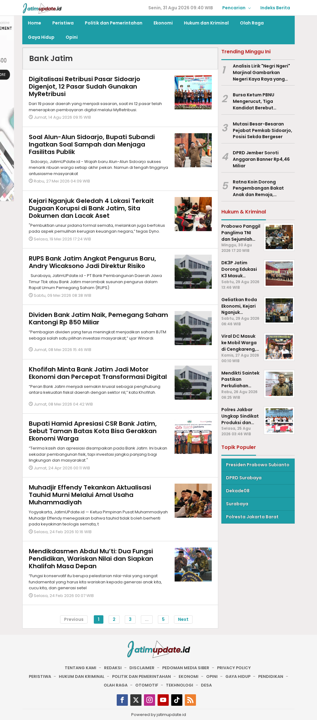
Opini (212, 676)
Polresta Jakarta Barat (252, 517)
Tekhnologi (179, 685)
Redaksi (113, 668)
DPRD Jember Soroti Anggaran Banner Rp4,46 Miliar (261, 159)
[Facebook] (122, 700)
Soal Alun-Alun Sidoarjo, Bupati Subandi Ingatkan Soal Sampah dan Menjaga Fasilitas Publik (92, 144)
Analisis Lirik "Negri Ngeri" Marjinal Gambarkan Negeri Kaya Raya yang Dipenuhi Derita (261, 72)
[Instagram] (149, 700)
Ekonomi (188, 676)
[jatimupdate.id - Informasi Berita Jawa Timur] (42, 8)
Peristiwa (40, 676)
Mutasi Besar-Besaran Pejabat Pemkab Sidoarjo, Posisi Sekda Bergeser (262, 130)
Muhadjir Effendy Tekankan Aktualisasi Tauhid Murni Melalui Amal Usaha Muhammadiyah (90, 495)
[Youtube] (163, 700)
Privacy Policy (234, 668)
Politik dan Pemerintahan (141, 676)
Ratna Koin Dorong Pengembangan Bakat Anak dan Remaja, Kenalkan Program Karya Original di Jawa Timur (261, 188)
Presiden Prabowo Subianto (257, 465)
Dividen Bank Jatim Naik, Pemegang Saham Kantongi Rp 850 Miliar (98, 318)
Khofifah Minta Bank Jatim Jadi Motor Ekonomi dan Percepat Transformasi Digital (98, 373)
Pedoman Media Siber (185, 668)
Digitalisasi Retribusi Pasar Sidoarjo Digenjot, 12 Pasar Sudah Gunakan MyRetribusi (84, 86)
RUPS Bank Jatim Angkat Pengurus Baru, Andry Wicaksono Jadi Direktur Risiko (92, 262)
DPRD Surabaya (244, 478)
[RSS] (190, 700)
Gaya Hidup (237, 676)
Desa (206, 685)
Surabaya (237, 504)
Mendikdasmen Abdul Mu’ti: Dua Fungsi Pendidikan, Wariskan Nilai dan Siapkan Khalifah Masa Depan (91, 558)
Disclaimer (141, 668)
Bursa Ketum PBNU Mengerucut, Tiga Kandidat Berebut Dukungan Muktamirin (258, 101)
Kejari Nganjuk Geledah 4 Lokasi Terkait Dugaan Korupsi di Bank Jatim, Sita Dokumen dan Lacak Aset (91, 208)
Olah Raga (116, 685)
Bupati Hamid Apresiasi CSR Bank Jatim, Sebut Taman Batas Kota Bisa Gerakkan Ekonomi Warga (93, 431)
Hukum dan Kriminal (81, 676)
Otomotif (146, 685)
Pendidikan (270, 676)
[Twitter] (135, 700)
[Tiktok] (176, 700)
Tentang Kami (80, 668)
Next (183, 619)
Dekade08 (238, 491)
